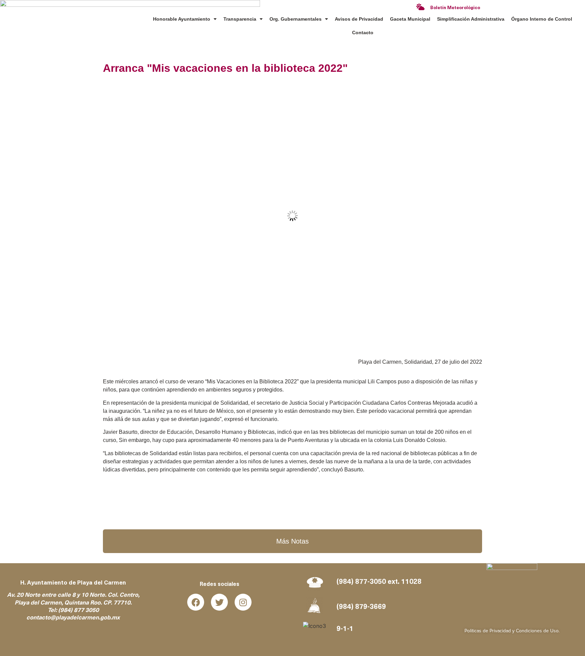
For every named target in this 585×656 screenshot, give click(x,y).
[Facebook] (195, 602)
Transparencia (239, 19)
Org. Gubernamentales (295, 19)
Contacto (362, 32)
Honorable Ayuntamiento (181, 19)
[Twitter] (219, 602)
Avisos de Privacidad (359, 19)
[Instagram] (243, 602)
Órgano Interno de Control (541, 19)
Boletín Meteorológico (455, 8)
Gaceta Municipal (410, 19)
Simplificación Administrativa (470, 19)
